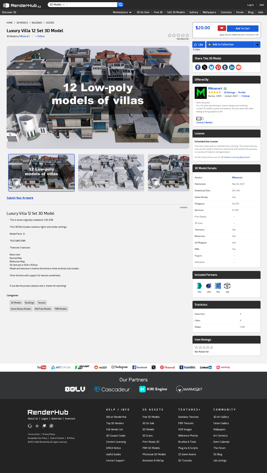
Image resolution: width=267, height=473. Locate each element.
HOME (10, 23)
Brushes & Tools (187, 441)
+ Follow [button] (40, 36)
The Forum (219, 448)
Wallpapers (209, 12)
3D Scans (147, 435)
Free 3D (158, 12)
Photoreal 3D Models (154, 454)
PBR (197, 249)
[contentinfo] (58, 4)
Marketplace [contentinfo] (120, 12)
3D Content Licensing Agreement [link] (235, 157)
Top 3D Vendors (115, 423)
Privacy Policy (49, 434)
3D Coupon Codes (115, 435)
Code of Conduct (57, 438)
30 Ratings (229, 92)
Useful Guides (113, 454)
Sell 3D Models (176, 12)
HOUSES (50, 23)
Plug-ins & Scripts (188, 448)
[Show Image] (41, 173)
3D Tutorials (185, 460)
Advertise (56, 418)
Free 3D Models (151, 416)
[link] (251, 5)
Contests (226, 12)
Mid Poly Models (43, 309)
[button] (11, 98)
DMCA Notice (113, 448)
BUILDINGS (37, 23)
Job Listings (220, 460)
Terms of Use (34, 434)
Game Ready (201, 197)
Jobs (260, 12)
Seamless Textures (188, 416)
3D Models (16, 302)
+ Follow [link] (245, 96)
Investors (70, 418)
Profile (242, 92)
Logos (44, 418)
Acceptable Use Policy (37, 438)
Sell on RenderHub (116, 416)
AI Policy (71, 438)
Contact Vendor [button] (204, 122)
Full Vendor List (114, 429)
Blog (251, 12)
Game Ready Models (21, 309)
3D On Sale (143, 12)
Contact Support (115, 460)
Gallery (193, 12)
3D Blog (217, 454)
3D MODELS (22, 23)
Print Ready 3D (150, 441)
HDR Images (185, 429)
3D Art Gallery (221, 416)
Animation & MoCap (153, 460)
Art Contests (220, 435)
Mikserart (24, 36)
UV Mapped (200, 242)
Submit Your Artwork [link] (20, 198)
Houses (42, 302)
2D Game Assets (187, 454)
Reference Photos (188, 435)
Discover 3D (9, 12)
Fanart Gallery (221, 423)
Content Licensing (116, 441)
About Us (33, 418)
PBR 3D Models (151, 448)
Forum (240, 12)
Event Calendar (221, 441)
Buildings (29, 302)
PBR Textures (185, 423)
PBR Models (61, 309)
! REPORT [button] (184, 208)
